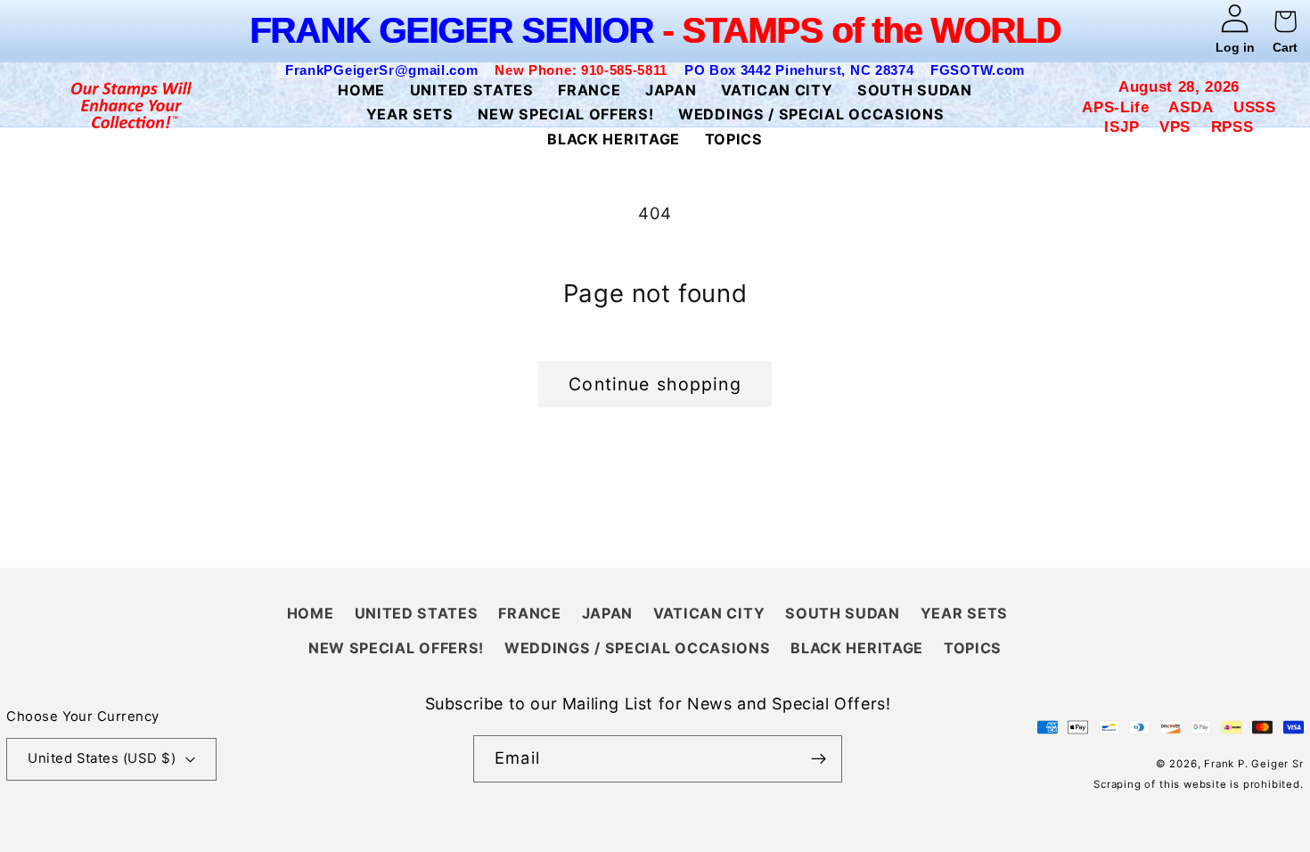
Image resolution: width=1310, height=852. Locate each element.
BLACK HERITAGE (856, 648)
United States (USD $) (102, 758)
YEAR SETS (964, 613)
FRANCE (529, 613)
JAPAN (607, 613)
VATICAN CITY (709, 613)
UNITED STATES (417, 613)
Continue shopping (655, 384)
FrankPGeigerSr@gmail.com (382, 70)
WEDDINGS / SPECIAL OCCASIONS (637, 648)
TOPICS (973, 648)
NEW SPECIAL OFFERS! (396, 648)
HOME (310, 613)
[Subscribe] (818, 759)
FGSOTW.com (977, 70)
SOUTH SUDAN (842, 613)
